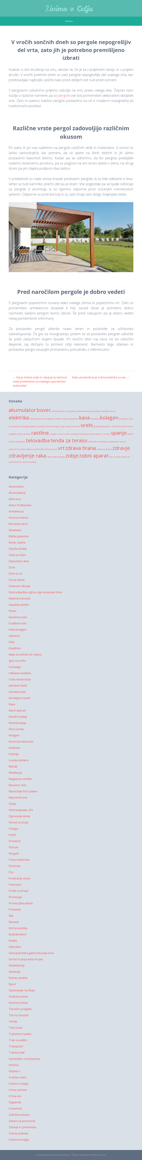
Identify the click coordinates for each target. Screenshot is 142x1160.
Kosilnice (14, 748)
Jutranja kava (17, 692)
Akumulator (16, 486)
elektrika (19, 417)
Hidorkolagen (17, 629)
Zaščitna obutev (19, 1115)
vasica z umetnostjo (35, 449)
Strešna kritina (18, 996)
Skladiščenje (17, 965)
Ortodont (15, 841)
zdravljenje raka (27, 455)
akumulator (22, 410)
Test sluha (15, 1028)
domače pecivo (108, 411)
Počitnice (14, 866)
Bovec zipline (17, 542)
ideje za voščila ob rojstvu (25, 654)
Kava (12, 704)
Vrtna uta (15, 1096)
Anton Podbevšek (20, 505)
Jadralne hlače (18, 685)
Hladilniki (15, 648)
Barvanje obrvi (18, 524)
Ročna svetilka (18, 928)
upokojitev (114, 441)
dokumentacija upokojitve (89, 411)
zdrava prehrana (104, 449)
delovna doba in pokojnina (64, 411)
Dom (12, 567)
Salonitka (15, 947)
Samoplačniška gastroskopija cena (31, 953)
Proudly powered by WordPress (53, 1154)
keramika (95, 419)
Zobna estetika (18, 1133)
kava (84, 417)
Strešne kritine (18, 1003)
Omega (13, 829)
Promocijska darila (21, 903)
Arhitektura (16, 511)
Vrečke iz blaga (18, 1084)
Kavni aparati (17, 710)
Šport (12, 984)
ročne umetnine (71, 434)
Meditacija (15, 773)
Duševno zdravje (19, 586)
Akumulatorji (17, 493)
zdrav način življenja (56, 457)
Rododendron (17, 934)
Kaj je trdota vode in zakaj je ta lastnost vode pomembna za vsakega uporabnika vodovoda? (40, 381)
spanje (119, 432)
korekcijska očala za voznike (32, 426)
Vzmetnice (15, 1108)
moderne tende (72, 426)
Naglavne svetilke (20, 779)
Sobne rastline (18, 978)
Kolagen (14, 735)
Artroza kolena (18, 518)
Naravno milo (17, 785)
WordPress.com (97, 1154)
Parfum (13, 847)
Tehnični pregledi (20, 1009)
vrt (61, 448)
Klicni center (16, 729)
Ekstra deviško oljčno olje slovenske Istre (35, 592)
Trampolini (16, 1046)
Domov (69, 21)
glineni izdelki (54, 419)
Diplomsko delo (19, 561)
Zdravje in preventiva (22, 1127)
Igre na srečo (17, 661)
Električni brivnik (19, 598)
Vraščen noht (17, 1077)
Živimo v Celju (69, 8)
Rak (11, 916)
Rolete (13, 940)
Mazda (13, 766)
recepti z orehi (56, 434)
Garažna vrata (18, 617)
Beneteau (15, 530)
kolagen (109, 417)
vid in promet (51, 449)
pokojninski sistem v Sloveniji (107, 426)
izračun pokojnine (70, 419)
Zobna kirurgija (19, 1140)
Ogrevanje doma (19, 816)
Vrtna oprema (18, 1090)
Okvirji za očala (18, 822)
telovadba (38, 440)
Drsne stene (17, 580)
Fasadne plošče (19, 605)
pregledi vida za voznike (20, 434)
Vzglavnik (15, 1102)
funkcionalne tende (39, 419)
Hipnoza (14, 636)
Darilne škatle (18, 549)
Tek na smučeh (19, 1015)
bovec (44, 410)
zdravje (121, 448)
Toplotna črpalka (20, 1034)
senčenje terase (87, 434)
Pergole (14, 853)
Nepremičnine (18, 797)
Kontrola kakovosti (21, 741)
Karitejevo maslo (19, 698)
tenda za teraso (68, 440)
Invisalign (15, 667)
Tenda (13, 1021)
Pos (11, 872)
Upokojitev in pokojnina (24, 1059)
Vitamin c (14, 1071)
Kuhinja (14, 754)
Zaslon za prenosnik (22, 1121)
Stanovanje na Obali (22, 990)
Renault (14, 922)
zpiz (111, 457)
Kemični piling (18, 717)
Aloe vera (15, 499)
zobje (72, 455)
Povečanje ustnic (19, 878)
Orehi (12, 835)
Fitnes (12, 611)
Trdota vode (17, 1052)
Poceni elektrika (19, 860)
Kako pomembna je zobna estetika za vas (100, 377)
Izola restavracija (20, 679)
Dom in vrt (15, 574)
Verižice (14, 1065)
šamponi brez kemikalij (25, 462)
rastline (40, 432)
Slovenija (14, 972)
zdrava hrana (80, 448)
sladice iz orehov (102, 434)
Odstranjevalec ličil (21, 810)
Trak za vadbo (18, 1040)
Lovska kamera (18, 760)
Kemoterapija (17, 723)
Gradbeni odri (17, 623)
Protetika (15, 909)
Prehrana (15, 884)
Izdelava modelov (20, 673)
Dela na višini (17, 555)
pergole (64, 95)
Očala (12, 804)
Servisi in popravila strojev (26, 959)
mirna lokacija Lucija (54, 426)
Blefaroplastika (19, 536)
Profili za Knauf (18, 891)
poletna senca (126, 426)
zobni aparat (94, 455)
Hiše (11, 642)
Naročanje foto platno (23, 791)
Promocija (15, 897)
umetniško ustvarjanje (98, 441)
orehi (87, 425)
